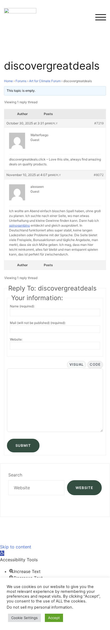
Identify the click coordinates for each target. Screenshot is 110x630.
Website (84, 488)
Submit (23, 445)
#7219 (99, 123)
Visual (76, 364)
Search (15, 475)
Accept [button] (54, 618)
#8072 (99, 175)
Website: (16, 339)
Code (95, 364)
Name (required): (22, 306)
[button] (2, 553)
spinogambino (19, 225)
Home (8, 81)
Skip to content (15, 546)
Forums (20, 81)
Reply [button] (53, 123)
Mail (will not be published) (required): (38, 323)
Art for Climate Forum (45, 81)
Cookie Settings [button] (24, 618)
